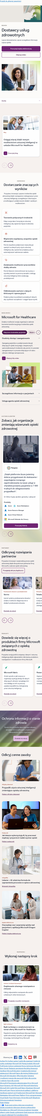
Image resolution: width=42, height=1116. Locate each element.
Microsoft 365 (17, 1063)
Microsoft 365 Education (8, 1076)
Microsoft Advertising (31, 1085)
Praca (11, 1098)
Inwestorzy (18, 1100)
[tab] (14, 332)
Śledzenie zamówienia (16, 1068)
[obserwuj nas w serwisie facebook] (15, 1057)
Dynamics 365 (9, 1085)
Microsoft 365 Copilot (7, 1088)
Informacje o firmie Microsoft (22, 1098)
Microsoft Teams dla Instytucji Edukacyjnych (23, 1073)
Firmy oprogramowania (33, 1095)
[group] (21, 137)
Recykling (27, 1068)
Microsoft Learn (5, 1090)
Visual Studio (4, 1098)
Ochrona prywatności (7, 1100)
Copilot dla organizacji (25, 1061)
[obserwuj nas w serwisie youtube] (30, 1057)
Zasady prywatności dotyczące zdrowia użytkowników (17, 1107)
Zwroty (6, 1068)
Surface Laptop (13, 1061)
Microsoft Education (13, 1071)
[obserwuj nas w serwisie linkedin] (20, 1057)
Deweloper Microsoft (33, 1088)
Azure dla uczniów (13, 1080)
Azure (2, 1085)
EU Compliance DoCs (21, 1115)
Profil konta (4, 1066)
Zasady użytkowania (16, 1112)
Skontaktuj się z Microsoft (8, 1110)
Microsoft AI (4, 1083)
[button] (21, 55)
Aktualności (36, 1098)
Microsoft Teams (20, 1088)
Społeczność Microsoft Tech (26, 1093)
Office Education (22, 1076)
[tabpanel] (21, 371)
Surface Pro (4, 1061)
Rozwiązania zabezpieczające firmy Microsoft (23, 1083)
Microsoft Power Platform (16, 1095)
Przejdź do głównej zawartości (10, 1)
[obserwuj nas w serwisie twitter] (25, 1057)
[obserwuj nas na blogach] (35, 1057)
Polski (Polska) (4, 1102)
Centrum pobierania (14, 1066)
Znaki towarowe (29, 1112)
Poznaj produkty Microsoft (30, 1063)
